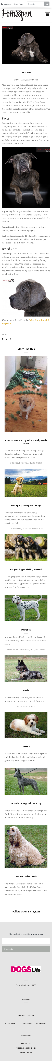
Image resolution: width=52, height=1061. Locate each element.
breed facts (12, 649)
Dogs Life (20, 80)
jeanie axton (36, 463)
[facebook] (2, 339)
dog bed (14, 463)
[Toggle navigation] (47, 14)
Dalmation (26, 629)
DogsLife (27, 529)
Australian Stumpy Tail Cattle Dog (26, 803)
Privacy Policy (26, 1052)
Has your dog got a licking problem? (26, 569)
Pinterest (43, 1023)
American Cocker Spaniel (26, 876)
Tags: (4, 335)
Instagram (27, 1023)
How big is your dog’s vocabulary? (26, 505)
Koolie (26, 690)
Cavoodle (26, 746)
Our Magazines (6, 4)
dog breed (40, 649)
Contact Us (26, 1044)
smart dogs (37, 529)
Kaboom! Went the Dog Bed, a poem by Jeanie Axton (26, 442)
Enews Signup (18, 4)
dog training (15, 529)
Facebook (12, 1023)
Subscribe (8, 949)
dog (32, 649)
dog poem (23, 463)
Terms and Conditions (26, 1048)
